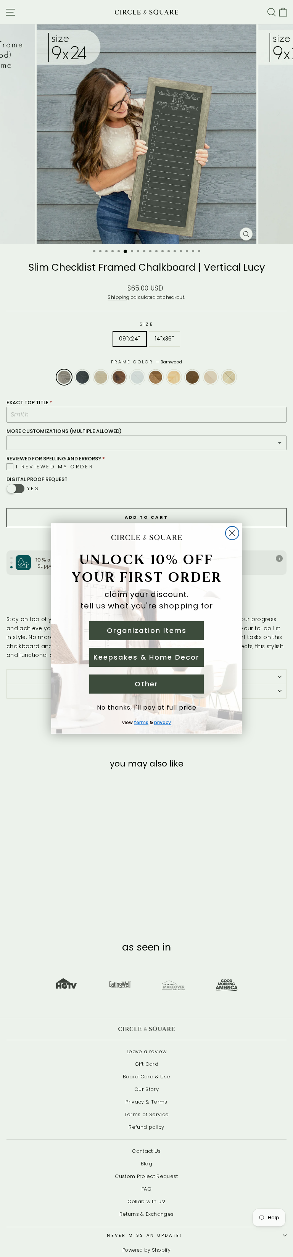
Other (146, 684)
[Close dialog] (232, 533)
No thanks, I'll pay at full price (146, 707)
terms (141, 722)
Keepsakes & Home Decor (146, 657)
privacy (162, 722)
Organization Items (147, 630)
